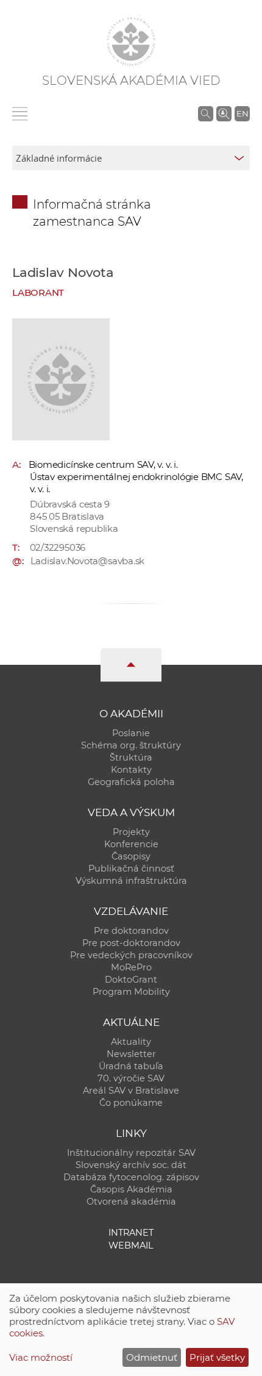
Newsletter (131, 1053)
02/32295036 (58, 547)
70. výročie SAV (131, 1078)
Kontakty (131, 769)
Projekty (131, 831)
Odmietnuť (151, 1357)
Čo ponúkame (131, 1102)
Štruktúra (131, 757)
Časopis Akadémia (131, 1189)
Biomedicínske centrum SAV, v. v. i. (103, 464)
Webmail (131, 1245)
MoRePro (131, 967)
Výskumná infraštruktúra (131, 880)
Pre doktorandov (131, 930)
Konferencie (131, 844)
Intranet (131, 1232)
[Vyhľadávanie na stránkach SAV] (205, 113)
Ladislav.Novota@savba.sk (87, 561)
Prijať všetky (217, 1357)
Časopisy (131, 856)
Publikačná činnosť (131, 868)
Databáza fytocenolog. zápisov (131, 1177)
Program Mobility (131, 991)
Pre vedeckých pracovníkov (131, 955)
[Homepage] (131, 41)
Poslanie (131, 733)
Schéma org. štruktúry (131, 745)
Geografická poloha (131, 781)
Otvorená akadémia (131, 1201)
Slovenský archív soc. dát (131, 1164)
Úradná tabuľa (131, 1066)
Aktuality (131, 1041)
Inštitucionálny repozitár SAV (131, 1152)
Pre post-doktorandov (131, 942)
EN (242, 113)
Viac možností (41, 1357)
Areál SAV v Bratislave (131, 1090)
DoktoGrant (131, 979)
